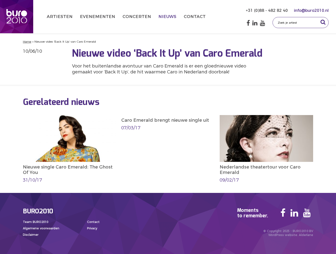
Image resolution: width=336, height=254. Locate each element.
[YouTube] (262, 23)
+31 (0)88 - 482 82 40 (267, 10)
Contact (195, 16)
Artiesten (60, 16)
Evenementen (97, 16)
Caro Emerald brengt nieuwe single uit (165, 120)
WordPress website (282, 235)
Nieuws (167, 16)
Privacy (92, 228)
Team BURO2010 (35, 222)
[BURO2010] (16, 16)
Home (27, 41)
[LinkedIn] (255, 23)
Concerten (136, 16)
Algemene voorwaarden (41, 228)
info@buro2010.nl (311, 10)
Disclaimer (30, 235)
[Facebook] (248, 23)
